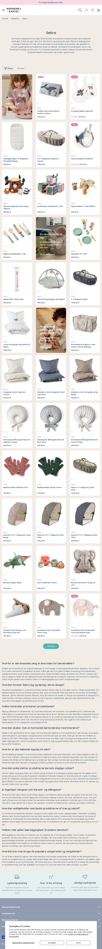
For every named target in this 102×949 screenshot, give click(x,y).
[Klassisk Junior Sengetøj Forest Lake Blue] (51, 370)
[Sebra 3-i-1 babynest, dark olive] (85, 466)
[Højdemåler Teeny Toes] (17, 277)
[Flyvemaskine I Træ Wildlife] (85, 185)
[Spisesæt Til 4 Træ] (85, 232)
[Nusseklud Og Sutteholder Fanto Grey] (51, 608)
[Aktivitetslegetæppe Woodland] (51, 277)
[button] (37, 103)
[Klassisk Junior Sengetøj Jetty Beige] (85, 370)
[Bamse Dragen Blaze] (17, 561)
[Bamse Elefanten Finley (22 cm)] (85, 561)
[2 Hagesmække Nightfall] (85, 89)
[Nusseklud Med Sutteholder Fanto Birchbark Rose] (85, 608)
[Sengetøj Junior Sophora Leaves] (17, 370)
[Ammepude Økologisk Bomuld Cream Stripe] (85, 418)
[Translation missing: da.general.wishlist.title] (92, 10)
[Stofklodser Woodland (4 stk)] (51, 185)
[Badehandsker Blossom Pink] (17, 466)
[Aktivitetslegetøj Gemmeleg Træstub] (17, 185)
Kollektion (15, 19)
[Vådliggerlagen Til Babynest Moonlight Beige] (17, 137)
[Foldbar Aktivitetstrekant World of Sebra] (51, 89)
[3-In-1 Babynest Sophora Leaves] (51, 137)
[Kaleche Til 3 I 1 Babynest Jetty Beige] (17, 513)
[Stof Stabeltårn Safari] (51, 561)
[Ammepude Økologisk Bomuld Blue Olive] (51, 418)
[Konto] (86, 10)
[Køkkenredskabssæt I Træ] (17, 232)
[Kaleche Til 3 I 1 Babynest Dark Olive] (51, 513)
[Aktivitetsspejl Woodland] (85, 137)
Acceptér (52, 943)
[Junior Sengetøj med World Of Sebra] (17, 323)
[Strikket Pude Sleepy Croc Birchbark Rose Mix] (17, 608)
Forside (5, 19)
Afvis (78, 943)
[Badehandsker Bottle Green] (51, 466)
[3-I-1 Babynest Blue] (85, 277)
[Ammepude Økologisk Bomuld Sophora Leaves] (17, 418)
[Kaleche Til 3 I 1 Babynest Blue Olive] (85, 513)
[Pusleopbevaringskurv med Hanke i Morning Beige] (85, 323)
